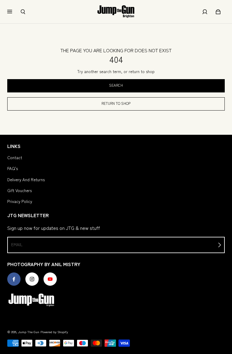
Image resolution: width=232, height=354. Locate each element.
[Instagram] (32, 279)
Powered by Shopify (54, 332)
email (16, 244)
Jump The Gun (28, 332)
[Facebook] (14, 279)
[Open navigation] (14, 11)
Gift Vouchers (19, 190)
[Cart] (218, 11)
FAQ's (12, 168)
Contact (14, 157)
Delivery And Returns (26, 179)
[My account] (204, 11)
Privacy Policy (19, 201)
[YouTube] (50, 279)
